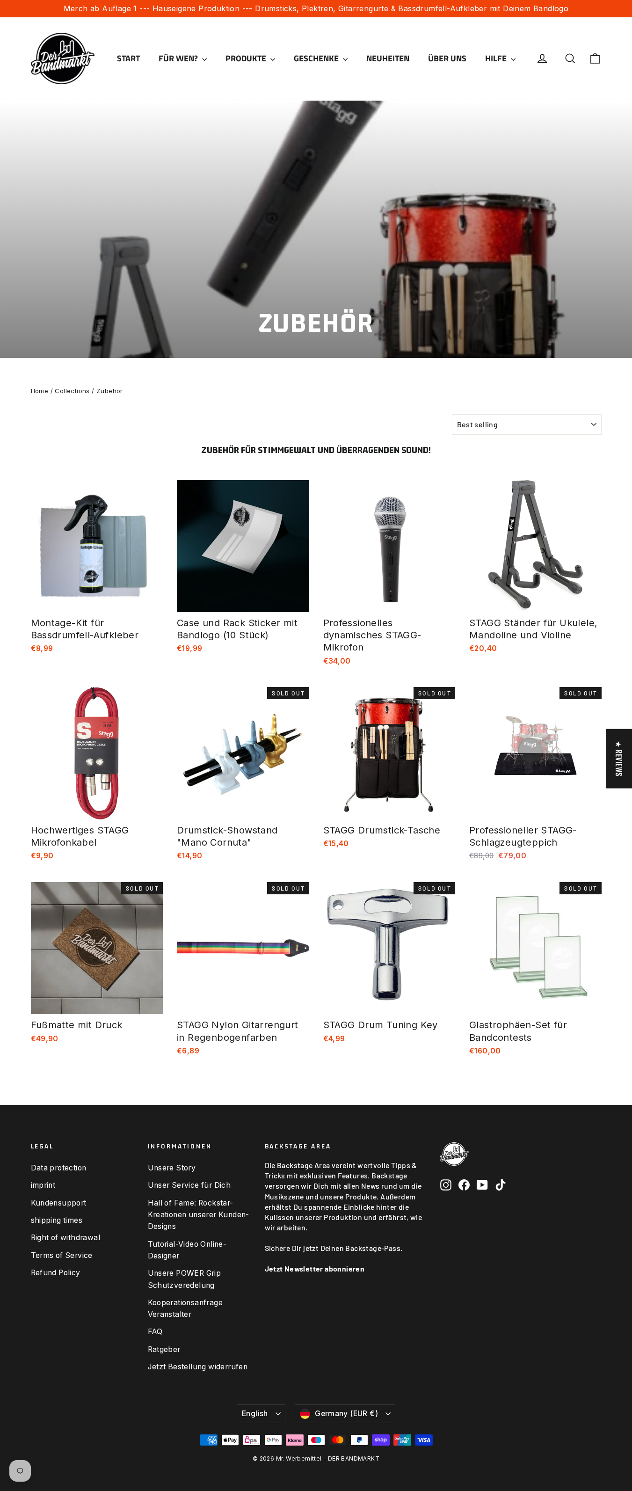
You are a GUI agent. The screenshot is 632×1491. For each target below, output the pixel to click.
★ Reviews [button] (619, 759)
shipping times (57, 1220)
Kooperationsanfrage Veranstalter (185, 1308)
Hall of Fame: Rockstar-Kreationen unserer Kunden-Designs (198, 1215)
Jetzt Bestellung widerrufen (198, 1366)
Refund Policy (55, 1272)
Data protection (59, 1167)
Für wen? (179, 58)
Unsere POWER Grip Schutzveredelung (184, 1279)
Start (128, 58)
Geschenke (317, 58)
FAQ (155, 1331)
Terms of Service (62, 1255)
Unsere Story (172, 1167)
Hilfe (497, 58)
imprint (43, 1185)
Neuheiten (387, 58)
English (255, 1413)
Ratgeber (164, 1349)
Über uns (447, 58)
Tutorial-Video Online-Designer (187, 1250)
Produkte (246, 58)
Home (40, 391)
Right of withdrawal (66, 1237)
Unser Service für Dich (189, 1185)
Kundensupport (59, 1203)
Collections (72, 391)
